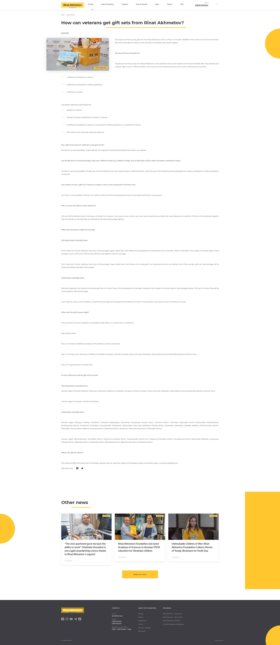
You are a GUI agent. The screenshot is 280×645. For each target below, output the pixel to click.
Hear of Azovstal (141, 4)
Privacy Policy (219, 640)
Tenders (140, 617)
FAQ (181, 4)
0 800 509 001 (117, 621)
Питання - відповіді (144, 628)
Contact (169, 4)
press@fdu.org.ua (117, 616)
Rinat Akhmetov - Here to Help (172, 617)
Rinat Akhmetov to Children (171, 621)
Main (63, 15)
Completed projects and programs (173, 624)
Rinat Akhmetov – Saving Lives (172, 614)
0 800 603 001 (117, 623)
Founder (90, 4)
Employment (142, 621)
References (141, 631)
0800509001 (201, 5)
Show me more (140, 574)
